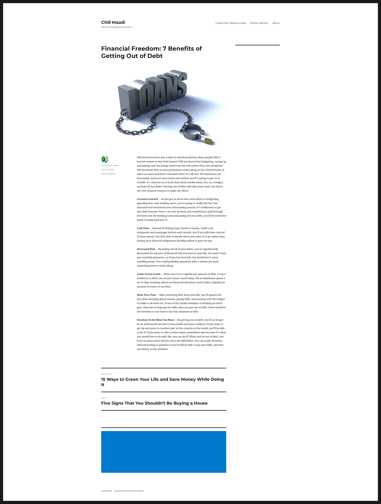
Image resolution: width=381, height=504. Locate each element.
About (276, 23)
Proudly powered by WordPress (129, 491)
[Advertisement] (164, 452)
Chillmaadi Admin (110, 165)
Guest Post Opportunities (231, 23)
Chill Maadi (113, 22)
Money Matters (259, 23)
